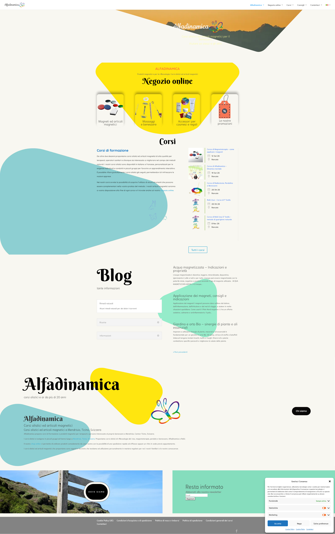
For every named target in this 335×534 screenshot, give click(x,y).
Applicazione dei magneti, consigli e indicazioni (200, 297)
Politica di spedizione (192, 520)
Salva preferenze (321, 523)
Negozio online (274, 5)
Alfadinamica (256, 5)
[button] (329, 481)
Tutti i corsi (197, 249)
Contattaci (309, 529)
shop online (36, 443)
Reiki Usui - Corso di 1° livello (219, 200)
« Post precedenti (180, 352)
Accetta (277, 523)
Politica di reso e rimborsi (167, 520)
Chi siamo (301, 410)
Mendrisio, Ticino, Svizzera (84, 438)
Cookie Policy (290, 529)
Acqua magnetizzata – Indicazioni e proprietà (200, 268)
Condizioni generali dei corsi (219, 520)
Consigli (300, 5)
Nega (299, 523)
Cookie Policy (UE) (105, 520)
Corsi (289, 5)
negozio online (167, 190)
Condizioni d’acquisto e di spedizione (134, 520)
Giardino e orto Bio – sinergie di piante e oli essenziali (205, 325)
